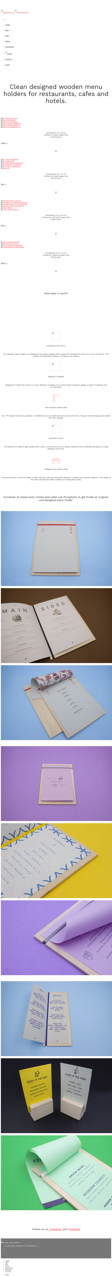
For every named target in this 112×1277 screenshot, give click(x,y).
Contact (8, 59)
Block (7, 41)
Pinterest (74, 1229)
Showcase (9, 47)
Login (7, 65)
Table (7, 25)
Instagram (55, 1229)
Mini (7, 30)
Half (7, 36)
